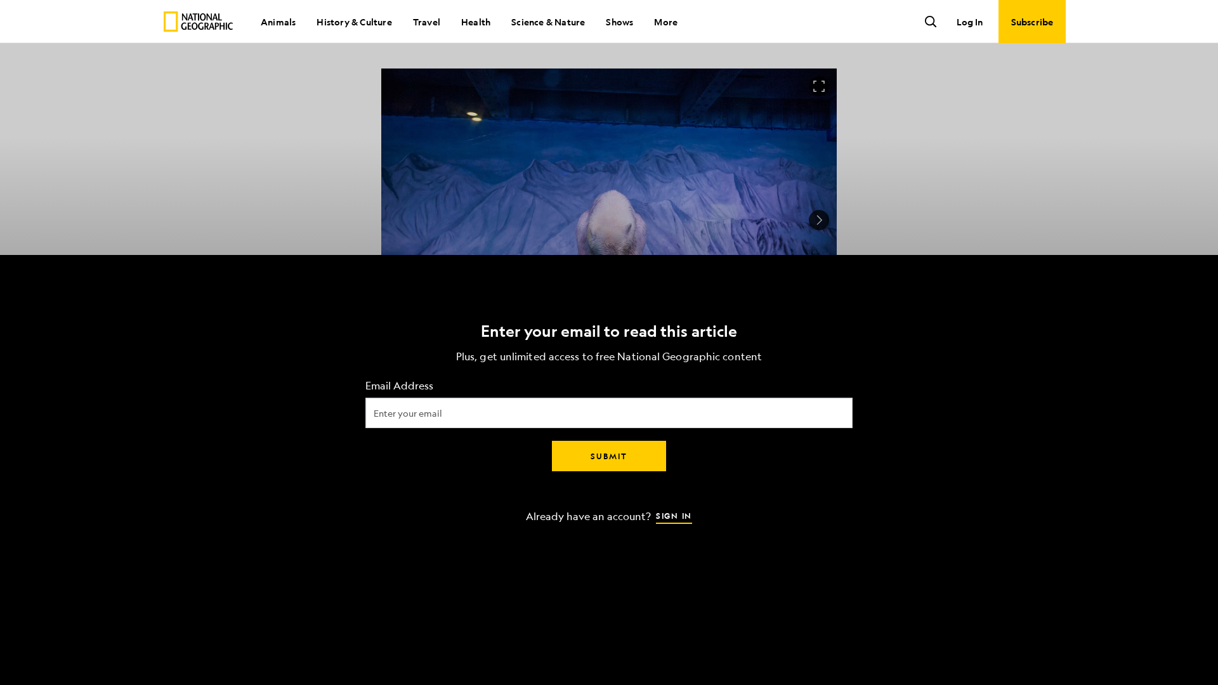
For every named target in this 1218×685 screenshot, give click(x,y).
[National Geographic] (198, 21)
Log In (970, 21)
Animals (278, 21)
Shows (619, 21)
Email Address (399, 386)
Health (475, 21)
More (666, 21)
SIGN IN (674, 516)
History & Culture (354, 21)
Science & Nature (548, 21)
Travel (426, 21)
